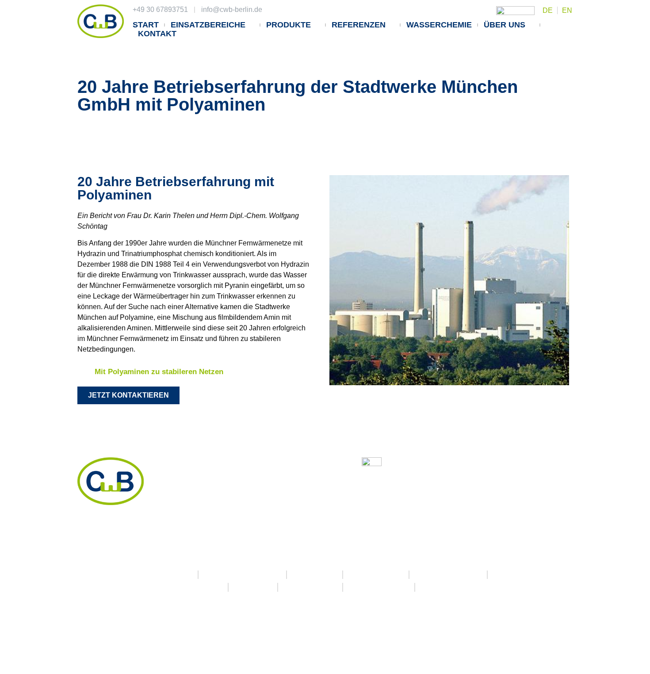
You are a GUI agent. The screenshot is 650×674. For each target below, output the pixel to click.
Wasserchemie (439, 24)
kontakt (157, 33)
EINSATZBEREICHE (208, 24)
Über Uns (504, 24)
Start (146, 24)
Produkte (288, 24)
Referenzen (359, 24)
